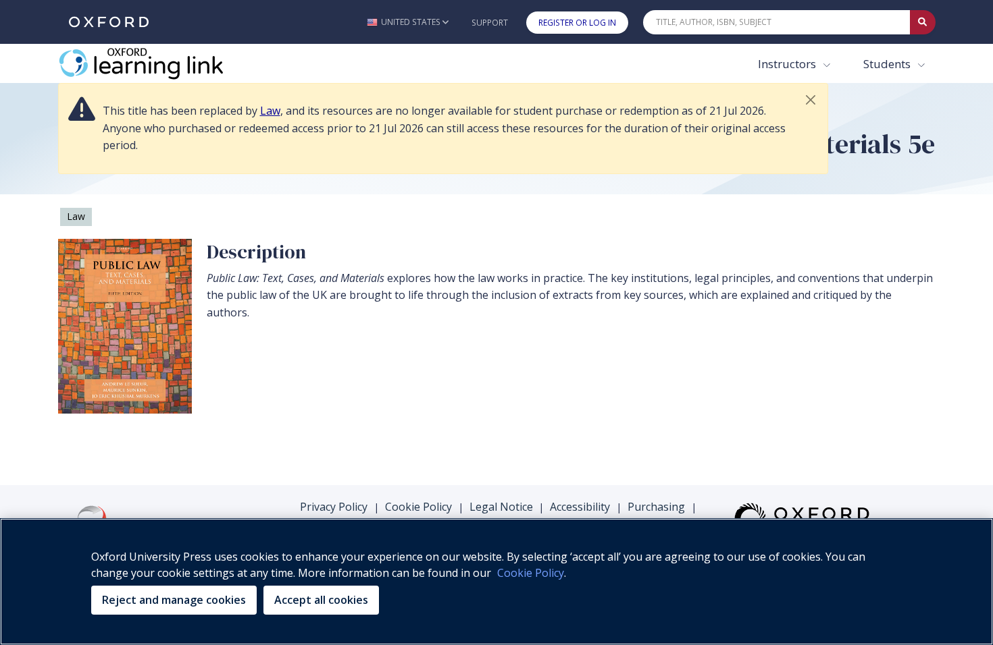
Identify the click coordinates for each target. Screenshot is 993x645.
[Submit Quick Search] (923, 22)
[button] (407, 21)
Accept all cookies (321, 599)
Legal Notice (501, 506)
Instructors (788, 64)
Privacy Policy (333, 506)
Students (888, 64)
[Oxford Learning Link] (159, 63)
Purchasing (656, 506)
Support (490, 22)
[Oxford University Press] (108, 21)
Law (270, 110)
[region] (496, 581)
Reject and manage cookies (174, 599)
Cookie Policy (418, 506)
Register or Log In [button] (577, 22)
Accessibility (580, 506)
